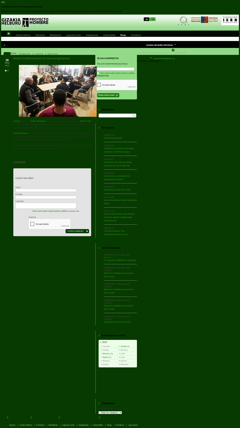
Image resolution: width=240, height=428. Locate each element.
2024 (114, 370)
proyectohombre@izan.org (164, 58)
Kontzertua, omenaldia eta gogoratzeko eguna (117, 177)
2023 (124, 370)
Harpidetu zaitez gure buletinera (77, 417)
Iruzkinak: (19, 201)
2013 (104, 390)
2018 (114, 380)
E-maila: (19, 194)
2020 (124, 375)
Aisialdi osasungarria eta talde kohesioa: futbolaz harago (118, 150)
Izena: (18, 187)
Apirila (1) (107, 357)
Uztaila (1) (125, 346)
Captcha (32, 217)
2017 (124, 380)
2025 (104, 370)
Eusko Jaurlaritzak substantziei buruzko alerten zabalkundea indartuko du (119, 217)
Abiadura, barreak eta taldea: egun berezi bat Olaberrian (118, 164)
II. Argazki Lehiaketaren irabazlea (120, 260)
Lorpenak (39, 54)
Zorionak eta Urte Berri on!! (117, 322)
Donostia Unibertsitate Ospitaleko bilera (120, 202)
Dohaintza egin (17, 417)
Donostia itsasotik (113, 138)
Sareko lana (52, 54)
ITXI (3, 2)
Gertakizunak (25, 54)
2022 (104, 375)
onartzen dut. (56, 211)
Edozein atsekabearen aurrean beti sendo (119, 275)
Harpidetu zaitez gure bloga (115, 417)
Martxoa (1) (108, 353)
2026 (104, 342)
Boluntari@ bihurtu (43, 417)
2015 (114, 385)
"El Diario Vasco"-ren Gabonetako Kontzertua (115, 232)
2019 (104, 380)
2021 (114, 375)
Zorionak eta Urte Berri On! (117, 189)
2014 (124, 385)
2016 (104, 385)
